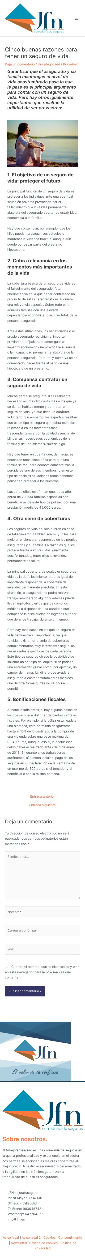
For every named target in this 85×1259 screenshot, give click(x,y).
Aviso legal (11, 1237)
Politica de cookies (43, 1243)
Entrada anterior (42, 796)
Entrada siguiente (42, 805)
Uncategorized (49, 64)
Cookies (49, 1237)
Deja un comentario (20, 64)
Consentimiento (70, 1237)
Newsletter (19, 1243)
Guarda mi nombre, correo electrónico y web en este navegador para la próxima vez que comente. (42, 972)
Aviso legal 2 (31, 1237)
